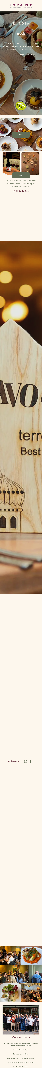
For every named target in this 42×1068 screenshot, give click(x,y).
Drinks (21, 175)
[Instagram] (25, 761)
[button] (10, 770)
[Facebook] (30, 761)
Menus (21, 135)
